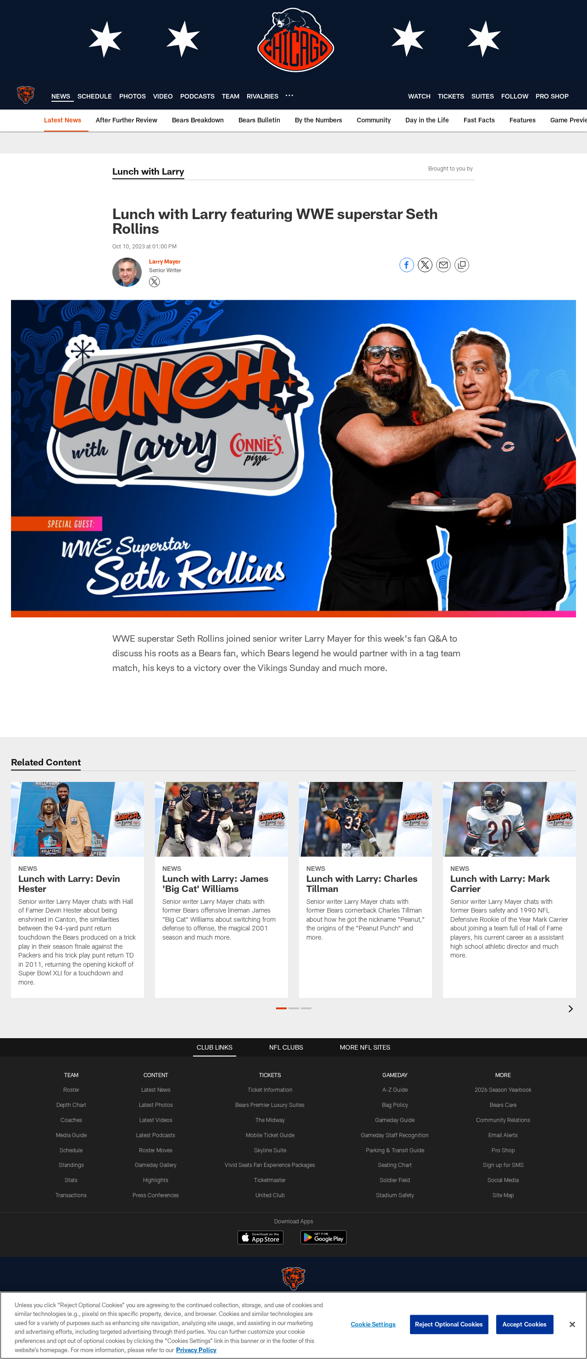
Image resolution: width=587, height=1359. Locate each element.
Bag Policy (395, 1104)
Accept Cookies (525, 1324)
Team (71, 1075)
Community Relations (503, 1120)
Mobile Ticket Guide (270, 1135)
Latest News (156, 1089)
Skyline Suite (270, 1150)
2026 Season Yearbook (503, 1089)
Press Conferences (156, 1195)
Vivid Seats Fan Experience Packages (270, 1164)
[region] (293, 1325)
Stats (71, 1180)
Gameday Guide (395, 1120)
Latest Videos (155, 1120)
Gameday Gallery (156, 1164)
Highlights (155, 1180)
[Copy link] (461, 265)
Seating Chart (395, 1164)
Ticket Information (270, 1089)
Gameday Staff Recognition (395, 1135)
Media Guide (71, 1135)
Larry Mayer (165, 261)
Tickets (270, 1075)
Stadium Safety (395, 1195)
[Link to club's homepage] (26, 95)
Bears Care (503, 1104)
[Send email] (443, 270)
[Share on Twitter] (425, 270)
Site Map (503, 1195)
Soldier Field (395, 1180)
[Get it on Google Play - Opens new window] (323, 1242)
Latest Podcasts (155, 1135)
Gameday (395, 1075)
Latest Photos (156, 1104)
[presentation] (572, 1010)
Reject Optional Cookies (449, 1324)
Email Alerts (503, 1135)
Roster (71, 1089)
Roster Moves (155, 1150)
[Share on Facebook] (406, 270)
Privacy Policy (196, 1349)
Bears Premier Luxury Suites (270, 1104)
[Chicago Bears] (293, 1280)
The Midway (270, 1120)
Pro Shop (503, 1150)
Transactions (71, 1195)
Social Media (503, 1180)
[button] (281, 1008)
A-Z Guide (395, 1089)
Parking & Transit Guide (395, 1150)
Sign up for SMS (503, 1164)
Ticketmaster (270, 1180)
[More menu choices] (289, 95)
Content (156, 1075)
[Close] (572, 1325)
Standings (71, 1164)
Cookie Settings (373, 1324)
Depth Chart (71, 1104)
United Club (270, 1195)
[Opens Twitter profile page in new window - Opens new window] (154, 281)
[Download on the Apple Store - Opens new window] (260, 1238)
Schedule (71, 1150)
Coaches (71, 1120)
